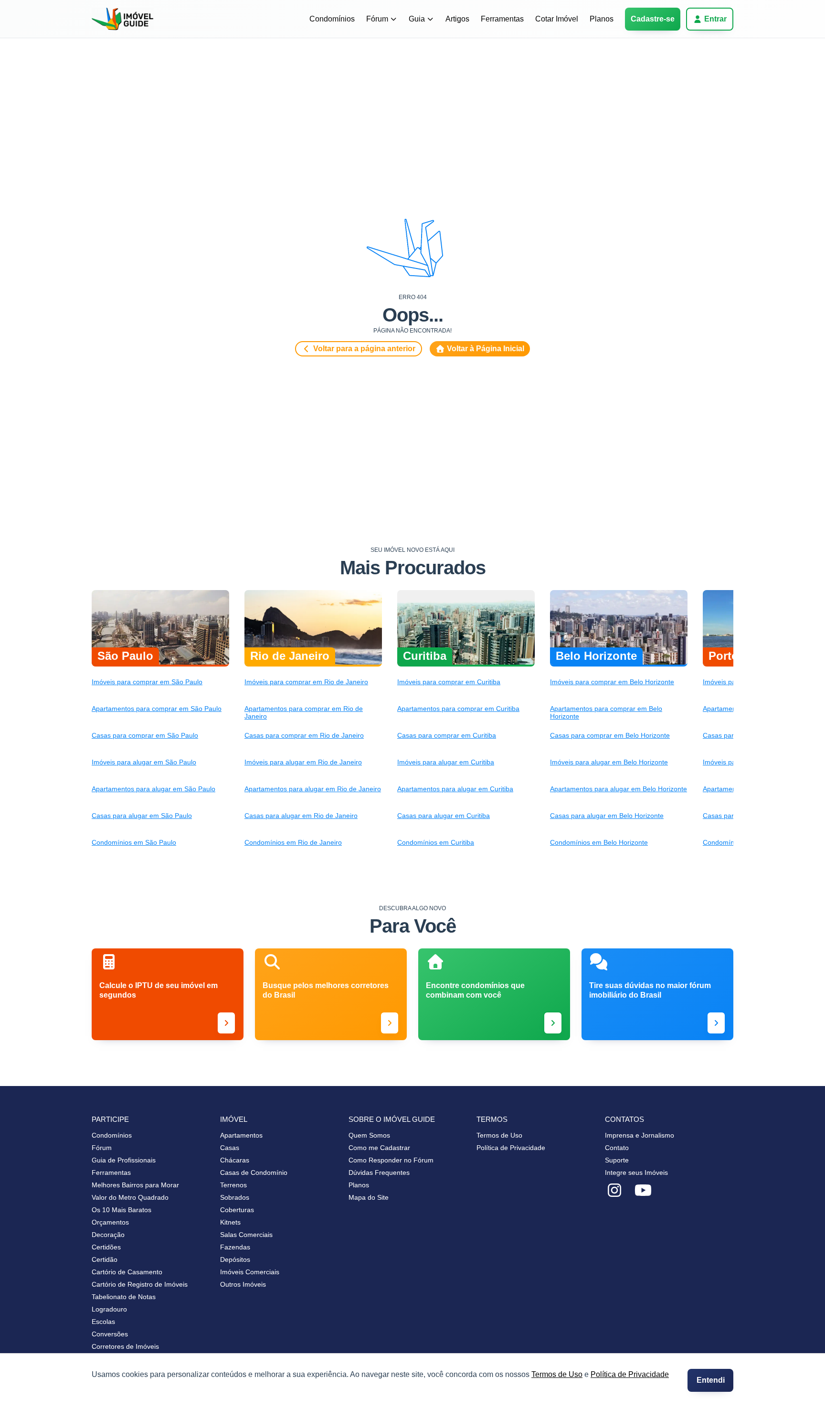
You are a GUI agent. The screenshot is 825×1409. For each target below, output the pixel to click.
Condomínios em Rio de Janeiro (293, 842)
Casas (229, 1147)
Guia (417, 19)
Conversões (110, 1334)
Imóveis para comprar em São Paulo (147, 682)
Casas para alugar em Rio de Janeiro (301, 815)
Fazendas (235, 1247)
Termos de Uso (556, 1374)
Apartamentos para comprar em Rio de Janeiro (303, 712)
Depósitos (235, 1259)
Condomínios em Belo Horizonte (599, 842)
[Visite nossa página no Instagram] (614, 1190)
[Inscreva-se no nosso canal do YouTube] (643, 1190)
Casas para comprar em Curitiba (446, 735)
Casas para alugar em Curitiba (443, 815)
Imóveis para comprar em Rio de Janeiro (306, 682)
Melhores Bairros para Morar (135, 1185)
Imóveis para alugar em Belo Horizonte (609, 762)
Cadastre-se (653, 19)
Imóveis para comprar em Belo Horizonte (612, 682)
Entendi (711, 1380)
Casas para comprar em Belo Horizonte (610, 735)
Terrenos (233, 1185)
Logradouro (109, 1309)
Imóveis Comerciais (249, 1272)
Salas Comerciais (246, 1234)
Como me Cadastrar (379, 1147)
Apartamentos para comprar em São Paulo (157, 708)
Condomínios (332, 19)
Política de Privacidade (630, 1374)
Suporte (617, 1160)
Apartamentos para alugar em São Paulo (153, 789)
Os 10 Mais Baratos (121, 1210)
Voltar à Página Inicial (485, 348)
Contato (617, 1147)
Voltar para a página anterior (364, 348)
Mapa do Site (369, 1197)
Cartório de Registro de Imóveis (140, 1284)
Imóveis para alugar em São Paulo (144, 762)
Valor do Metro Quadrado (130, 1197)
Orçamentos (110, 1222)
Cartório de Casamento (127, 1272)
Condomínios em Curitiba (435, 842)
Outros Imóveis (243, 1284)
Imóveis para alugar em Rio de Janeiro (303, 762)
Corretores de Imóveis (125, 1346)
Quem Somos (369, 1135)
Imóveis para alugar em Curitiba (445, 762)
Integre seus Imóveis (636, 1172)
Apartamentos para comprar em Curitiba (458, 708)
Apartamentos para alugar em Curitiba (455, 789)
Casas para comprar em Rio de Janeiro (304, 735)
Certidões (106, 1247)
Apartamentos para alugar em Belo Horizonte (618, 789)
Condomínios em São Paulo (134, 842)
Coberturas (237, 1210)
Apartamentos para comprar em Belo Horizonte (606, 712)
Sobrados (234, 1197)
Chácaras (234, 1160)
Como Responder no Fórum (391, 1160)
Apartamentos (241, 1135)
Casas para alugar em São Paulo (142, 815)
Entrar (715, 19)
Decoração (108, 1234)
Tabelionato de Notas (124, 1297)
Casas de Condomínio (253, 1172)
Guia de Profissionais (124, 1160)
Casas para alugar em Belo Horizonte (607, 815)
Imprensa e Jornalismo (639, 1135)
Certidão (104, 1259)
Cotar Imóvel (556, 19)
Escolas (103, 1321)
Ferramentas (502, 19)
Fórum (377, 19)
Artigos (457, 19)
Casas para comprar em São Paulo (145, 735)
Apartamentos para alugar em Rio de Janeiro (312, 789)
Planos (601, 19)
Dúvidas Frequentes (379, 1172)
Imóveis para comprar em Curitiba (448, 682)
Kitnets (230, 1222)
